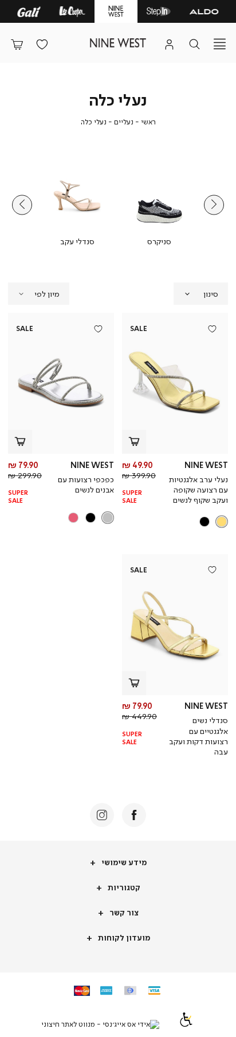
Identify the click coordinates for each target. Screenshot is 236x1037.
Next (22, 205)
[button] (16, 44)
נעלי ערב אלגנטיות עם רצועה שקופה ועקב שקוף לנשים (198, 489)
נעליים (123, 122)
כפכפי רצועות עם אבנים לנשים (86, 484)
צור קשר (123, 912)
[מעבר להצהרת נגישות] (186, 1024)
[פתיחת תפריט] (219, 44)
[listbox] (176, 521)
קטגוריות (123, 887)
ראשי (148, 122)
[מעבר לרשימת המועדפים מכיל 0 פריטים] (41, 44)
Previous (214, 205)
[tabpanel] (159, 205)
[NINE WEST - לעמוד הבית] (118, 43)
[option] (221, 521)
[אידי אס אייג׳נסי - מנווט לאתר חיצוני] (100, 1024)
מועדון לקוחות (123, 937)
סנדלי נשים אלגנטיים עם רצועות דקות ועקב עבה (198, 735)
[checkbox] (159, 205)
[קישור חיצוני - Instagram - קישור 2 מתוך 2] (102, 815)
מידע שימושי (123, 862)
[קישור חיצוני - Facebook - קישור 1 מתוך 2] (134, 815)
